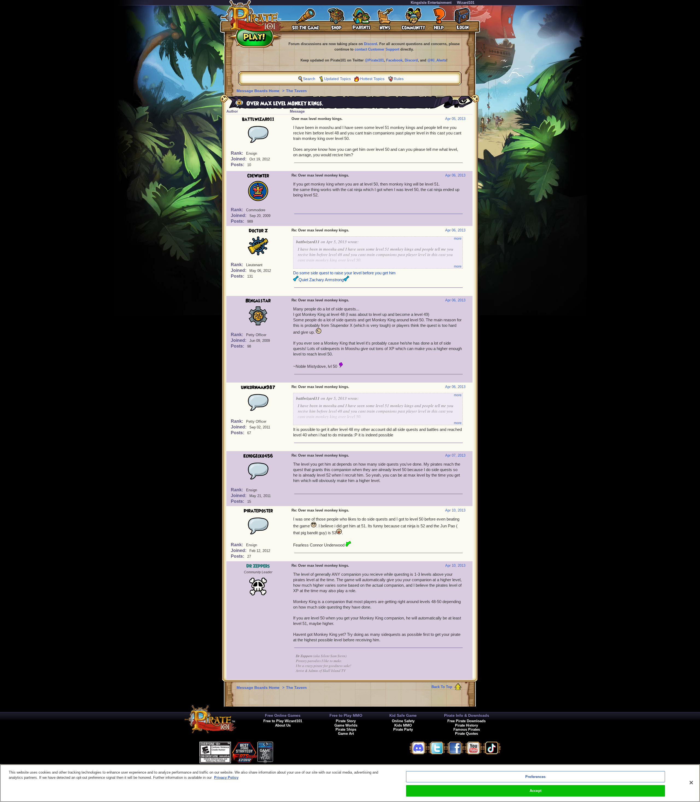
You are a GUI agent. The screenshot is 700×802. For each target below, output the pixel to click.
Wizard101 (465, 3)
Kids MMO (403, 725)
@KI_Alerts (436, 60)
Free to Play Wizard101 (282, 721)
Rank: (237, 153)
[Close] (691, 783)
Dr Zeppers (258, 566)
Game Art (346, 734)
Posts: (238, 164)
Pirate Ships (346, 729)
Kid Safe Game (403, 715)
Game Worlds (345, 725)
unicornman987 (258, 387)
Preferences (535, 777)
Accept (535, 791)
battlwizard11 (258, 119)
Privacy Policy (226, 777)
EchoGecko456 (258, 456)
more (458, 238)
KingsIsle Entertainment (431, 3)
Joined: (239, 159)
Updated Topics (337, 79)
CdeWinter (258, 176)
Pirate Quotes (466, 734)
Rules (399, 79)
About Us (283, 725)
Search (309, 79)
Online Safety (403, 721)
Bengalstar (258, 301)
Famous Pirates (466, 729)
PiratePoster (258, 511)
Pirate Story (346, 721)
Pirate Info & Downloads (466, 715)
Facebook (394, 60)
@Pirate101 (374, 60)
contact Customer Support (377, 49)
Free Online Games (283, 715)
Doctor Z (258, 231)
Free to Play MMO (345, 715)
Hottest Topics (372, 79)
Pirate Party (403, 729)
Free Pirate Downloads (466, 721)
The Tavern (296, 91)
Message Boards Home (259, 91)
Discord (370, 44)
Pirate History (466, 725)
